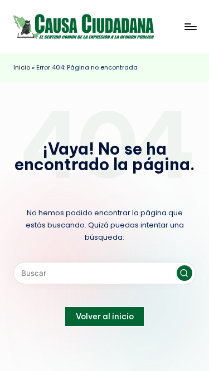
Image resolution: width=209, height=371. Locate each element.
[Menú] (190, 26)
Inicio (21, 67)
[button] (184, 273)
